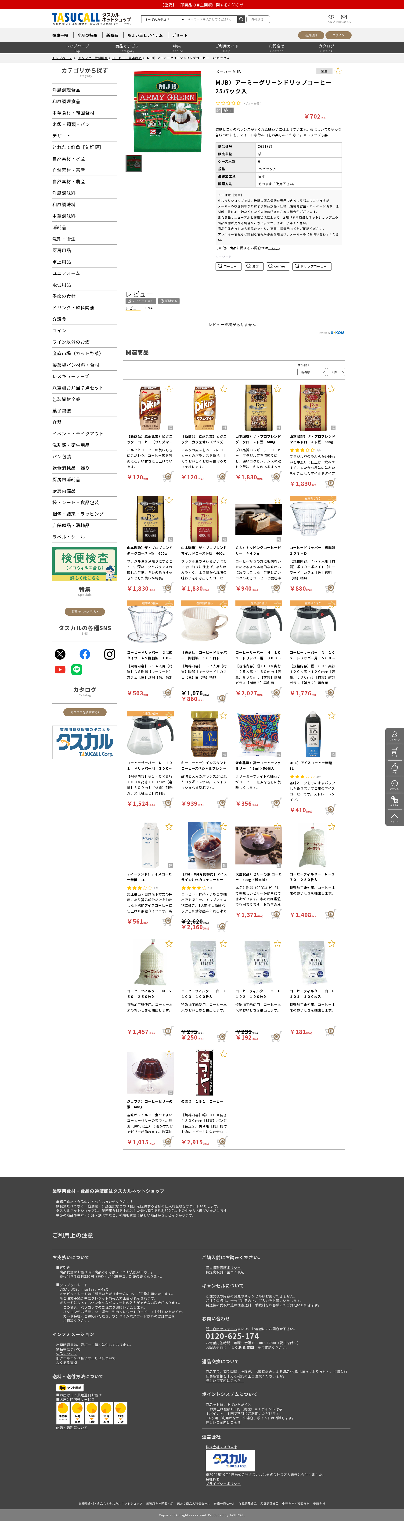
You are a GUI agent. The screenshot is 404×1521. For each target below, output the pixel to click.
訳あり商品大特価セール (193, 1503)
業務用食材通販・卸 (159, 1503)
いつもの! (394, 789)
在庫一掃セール (224, 1503)
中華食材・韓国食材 (296, 1503)
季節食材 (319, 1503)
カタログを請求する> (85, 712)
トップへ (394, 821)
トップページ (77, 46)
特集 (177, 46)
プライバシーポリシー (223, 1483)
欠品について (66, 1353)
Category (84, 75)
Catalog (85, 695)
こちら (273, 247)
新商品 (112, 35)
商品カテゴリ (127, 46)
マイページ (395, 739)
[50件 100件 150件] (336, 372)
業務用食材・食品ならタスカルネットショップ (111, 1503)
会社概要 (213, 1479)
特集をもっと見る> (85, 611)
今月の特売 (87, 35)
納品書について (68, 1349)
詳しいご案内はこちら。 (225, 1380)
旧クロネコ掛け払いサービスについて (86, 1357)
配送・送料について (72, 1427)
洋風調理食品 (248, 1503)
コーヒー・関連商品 (127, 58)
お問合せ (277, 46)
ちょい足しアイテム (145, 35)
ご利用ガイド (227, 46)
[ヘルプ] (331, 13)
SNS (85, 633)
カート (395, 756)
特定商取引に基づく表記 (225, 1271)
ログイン (338, 35)
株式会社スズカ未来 (221, 1446)
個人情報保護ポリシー (223, 1267)
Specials (85, 594)
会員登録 (311, 35)
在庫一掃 (60, 35)
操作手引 (394, 805)
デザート (180, 35)
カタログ (327, 46)
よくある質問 (66, 1362)
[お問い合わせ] (344, 13)
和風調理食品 (269, 1503)
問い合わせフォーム (221, 1328)
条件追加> (258, 19)
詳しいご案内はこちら (223, 1422)
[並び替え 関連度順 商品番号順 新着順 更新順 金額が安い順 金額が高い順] (311, 372)
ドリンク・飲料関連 (93, 58)
